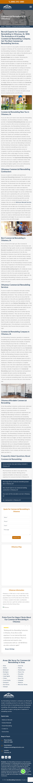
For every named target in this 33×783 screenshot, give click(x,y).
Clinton (5, 678)
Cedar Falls (6, 674)
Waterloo (20, 682)
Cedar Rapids (6, 676)
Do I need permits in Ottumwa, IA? (12, 500)
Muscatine (20, 674)
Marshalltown (21, 670)
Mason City (21, 672)
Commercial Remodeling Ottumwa (21, 26)
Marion (20, 667)
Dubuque (5, 686)
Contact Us (5, 728)
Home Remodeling (7, 725)
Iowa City (20, 665)
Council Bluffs (7, 680)
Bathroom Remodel (7, 719)
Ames (4, 665)
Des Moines (6, 684)
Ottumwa (8, 26)
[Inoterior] (7, 7)
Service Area (5, 731)
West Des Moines (23, 684)
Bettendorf (6, 670)
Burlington (6, 672)
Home (2, 26)
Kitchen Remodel (6, 722)
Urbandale (20, 680)
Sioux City (20, 678)
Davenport (6, 682)
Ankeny (5, 667)
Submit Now (16, 537)
